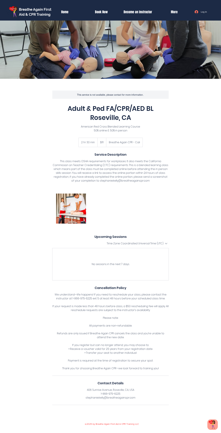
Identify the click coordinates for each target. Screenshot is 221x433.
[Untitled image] (71, 208)
